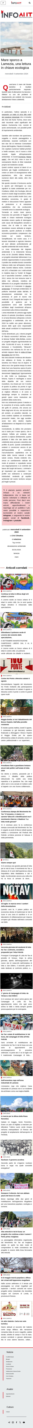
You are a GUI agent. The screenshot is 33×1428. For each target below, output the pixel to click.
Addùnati (7, 107)
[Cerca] (30, 3)
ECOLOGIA (16, 550)
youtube (17, 520)
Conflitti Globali (10, 1357)
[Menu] (3, 3)
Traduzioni (8, 1378)
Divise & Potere (10, 1366)
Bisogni (8, 1359)
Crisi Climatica (17, 536)
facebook (25, 518)
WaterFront (15, 373)
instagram (7, 520)
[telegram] (9, 1422)
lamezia (16, 553)
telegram (7, 515)
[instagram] (13, 1422)
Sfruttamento (9, 1361)
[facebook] (16, 1422)
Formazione (9, 1369)
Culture (8, 1411)
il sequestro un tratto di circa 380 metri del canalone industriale (16, 114)
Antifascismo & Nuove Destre (13, 1371)
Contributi (8, 1364)
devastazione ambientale (16, 546)
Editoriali (6, 860)
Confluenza (6, 1113)
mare (16, 557)
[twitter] (20, 1422)
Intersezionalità (10, 1373)
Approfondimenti (10, 1394)
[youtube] (24, 1422)
